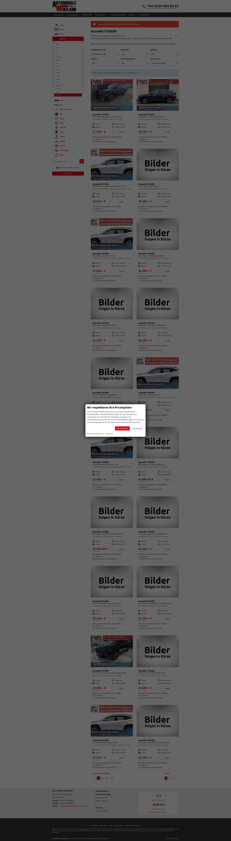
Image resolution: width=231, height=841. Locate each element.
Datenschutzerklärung (95, 434)
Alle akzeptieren (122, 428)
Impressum (109, 434)
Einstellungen (137, 428)
